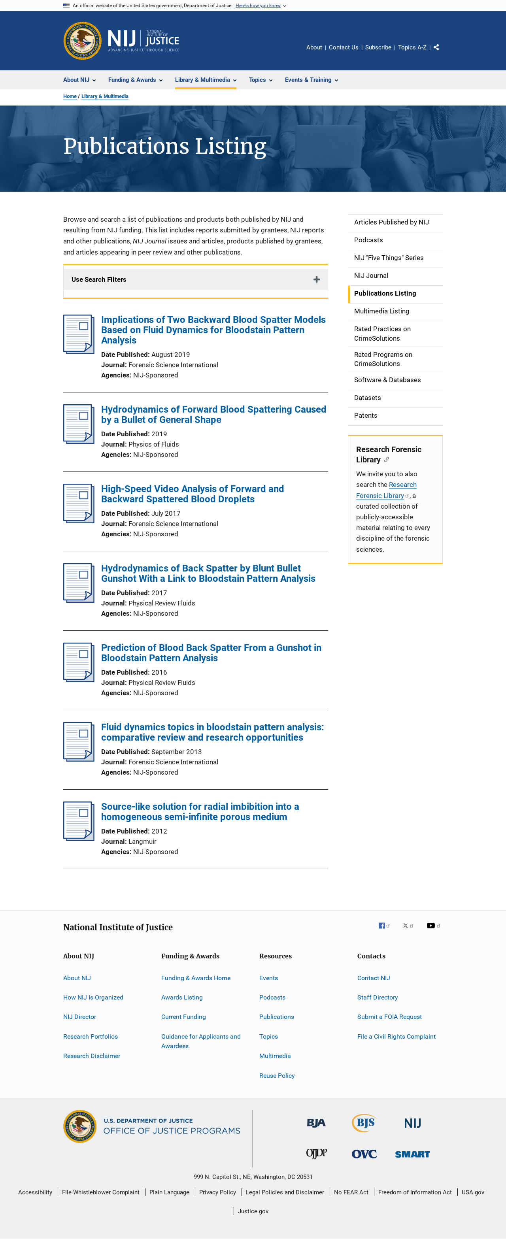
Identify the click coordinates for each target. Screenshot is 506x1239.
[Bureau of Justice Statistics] (365, 1134)
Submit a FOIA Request (389, 1016)
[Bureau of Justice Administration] (316, 1129)
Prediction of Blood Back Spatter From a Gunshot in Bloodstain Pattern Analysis (211, 653)
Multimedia (275, 1056)
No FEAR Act (351, 1192)
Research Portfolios (90, 1036)
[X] (411, 931)
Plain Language (169, 1192)
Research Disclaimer (91, 1056)
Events (268, 978)
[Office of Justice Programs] (82, 40)
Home (70, 96)
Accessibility (35, 1192)
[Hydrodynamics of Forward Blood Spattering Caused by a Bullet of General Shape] (78, 441)
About (314, 47)
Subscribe (378, 47)
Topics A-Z (412, 47)
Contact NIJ (373, 978)
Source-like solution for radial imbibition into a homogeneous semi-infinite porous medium (200, 811)
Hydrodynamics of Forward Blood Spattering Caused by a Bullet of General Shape (214, 414)
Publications (276, 1016)
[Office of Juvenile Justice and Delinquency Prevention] (316, 1160)
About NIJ (77, 978)
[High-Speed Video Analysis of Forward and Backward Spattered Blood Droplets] (78, 521)
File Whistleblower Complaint (101, 1192)
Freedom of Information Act (415, 1192)
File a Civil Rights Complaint (396, 1036)
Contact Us (344, 47)
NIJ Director (79, 1016)
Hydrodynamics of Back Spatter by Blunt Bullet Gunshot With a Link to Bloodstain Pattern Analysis (208, 573)
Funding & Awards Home (195, 978)
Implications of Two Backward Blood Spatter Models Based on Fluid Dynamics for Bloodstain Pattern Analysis (213, 330)
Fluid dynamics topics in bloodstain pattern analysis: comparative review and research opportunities (212, 732)
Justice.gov (253, 1211)
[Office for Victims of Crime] (364, 1159)
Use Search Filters (99, 279)
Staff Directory (377, 997)
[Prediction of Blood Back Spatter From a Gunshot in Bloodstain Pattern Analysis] (78, 680)
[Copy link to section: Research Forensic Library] (385, 459)
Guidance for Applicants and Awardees (201, 1041)
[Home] (143, 40)
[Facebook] (387, 931)
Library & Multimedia (104, 96)
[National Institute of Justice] (413, 1129)
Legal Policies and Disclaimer (285, 1192)
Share (443, 53)
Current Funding (183, 1016)
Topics (268, 1036)
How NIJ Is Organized (93, 997)
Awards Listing (182, 997)
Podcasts (272, 997)
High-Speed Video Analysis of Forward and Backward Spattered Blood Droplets (192, 494)
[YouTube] (435, 931)
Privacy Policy (217, 1192)
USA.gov (473, 1192)
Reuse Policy (277, 1075)
